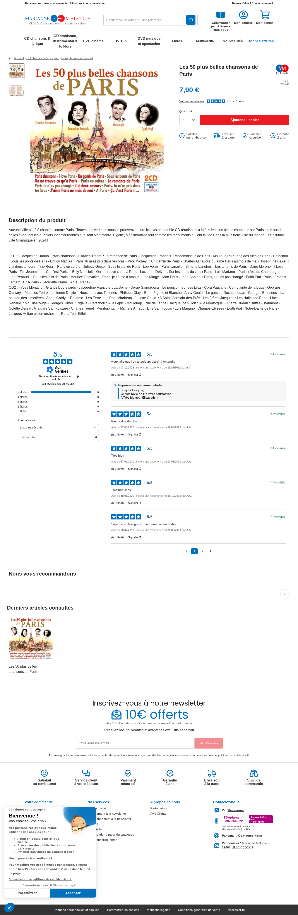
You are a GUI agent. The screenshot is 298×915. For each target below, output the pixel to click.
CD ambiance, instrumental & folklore (65, 41)
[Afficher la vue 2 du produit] (16, 90)
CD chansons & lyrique (37, 41)
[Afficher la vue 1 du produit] (16, 71)
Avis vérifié (279, 354)
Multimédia (205, 41)
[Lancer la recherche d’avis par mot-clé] (96, 437)
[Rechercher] (190, 20)
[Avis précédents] (186, 550)
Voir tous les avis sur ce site (57, 383)
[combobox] (150, 20)
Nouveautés (233, 41)
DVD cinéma (93, 41)
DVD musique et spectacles (149, 41)
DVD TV (121, 41)
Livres (177, 41)
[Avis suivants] (210, 551)
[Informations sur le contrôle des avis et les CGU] (77, 376)
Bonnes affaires (261, 41)
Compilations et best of (77, 58)
